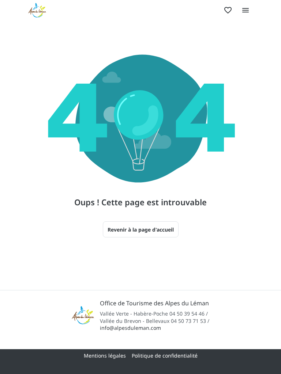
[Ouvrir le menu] (245, 10)
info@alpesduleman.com (130, 327)
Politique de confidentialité (165, 355)
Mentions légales (105, 355)
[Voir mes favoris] (228, 10)
